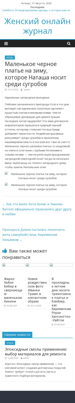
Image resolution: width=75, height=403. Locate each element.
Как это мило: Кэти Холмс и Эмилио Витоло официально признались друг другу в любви (37, 209)
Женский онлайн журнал (37, 26)
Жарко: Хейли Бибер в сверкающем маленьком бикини (13, 290)
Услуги (10, 342)
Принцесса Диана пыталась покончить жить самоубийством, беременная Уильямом (33, 234)
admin (27, 89)
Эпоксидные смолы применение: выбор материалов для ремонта (36, 351)
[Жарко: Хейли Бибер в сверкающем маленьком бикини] (13, 265)
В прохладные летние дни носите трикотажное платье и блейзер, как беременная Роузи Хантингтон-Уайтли (61, 299)
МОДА (10, 57)
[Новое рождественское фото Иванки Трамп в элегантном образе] (37, 265)
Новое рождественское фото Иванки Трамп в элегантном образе (37, 290)
